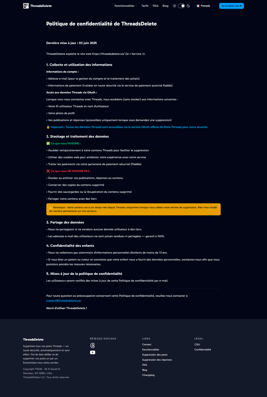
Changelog (148, 375)
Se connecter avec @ (232, 6)
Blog (144, 370)
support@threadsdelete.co (63, 300)
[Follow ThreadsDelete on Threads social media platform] (92, 345)
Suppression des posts (154, 354)
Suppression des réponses (157, 359)
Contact (146, 344)
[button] (205, 6)
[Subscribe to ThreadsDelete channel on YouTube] (92, 352)
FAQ (144, 364)
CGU (197, 344)
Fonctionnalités (150, 349)
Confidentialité (203, 349)
